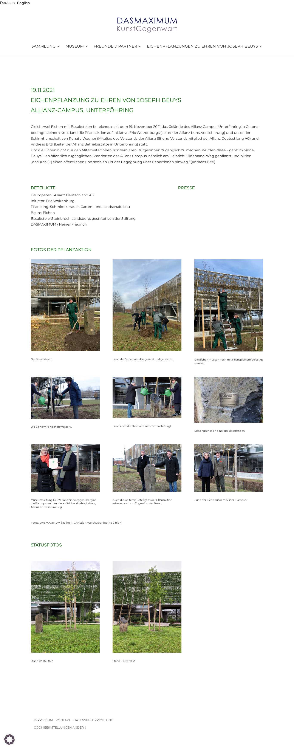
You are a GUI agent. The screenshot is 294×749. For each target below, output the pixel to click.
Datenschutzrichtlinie (93, 720)
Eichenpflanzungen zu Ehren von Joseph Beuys (202, 46)
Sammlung (43, 46)
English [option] (23, 3)
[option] (23, 3)
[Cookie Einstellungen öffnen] (9, 743)
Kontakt (63, 720)
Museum (74, 46)
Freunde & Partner (115, 46)
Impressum (43, 720)
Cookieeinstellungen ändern (60, 727)
